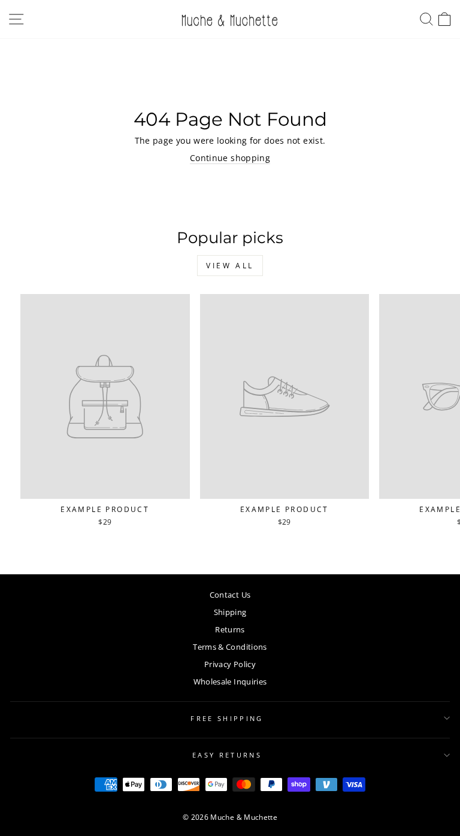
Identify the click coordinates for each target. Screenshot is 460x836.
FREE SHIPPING (226, 718)
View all (230, 266)
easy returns (227, 754)
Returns (229, 629)
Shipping (230, 612)
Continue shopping (230, 157)
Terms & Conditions (230, 646)
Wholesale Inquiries (230, 681)
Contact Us (230, 594)
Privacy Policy (230, 664)
